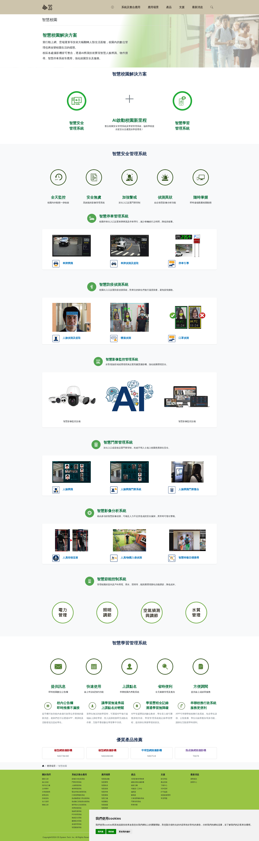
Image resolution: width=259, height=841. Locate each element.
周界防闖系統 (76, 808)
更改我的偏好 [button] (124, 831)
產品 (169, 7)
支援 (182, 7)
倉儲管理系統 (76, 824)
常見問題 (164, 798)
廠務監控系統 (76, 821)
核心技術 (45, 782)
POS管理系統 (77, 814)
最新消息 (197, 7)
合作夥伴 (45, 789)
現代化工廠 (46, 785)
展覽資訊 (193, 779)
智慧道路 (104, 789)
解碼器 (133, 795)
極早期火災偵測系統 (79, 805)
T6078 (196, 756)
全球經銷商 (46, 792)
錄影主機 (134, 785)
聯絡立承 (45, 805)
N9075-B (151, 756)
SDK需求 (164, 789)
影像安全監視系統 (78, 779)
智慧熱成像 (105, 779)
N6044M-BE (107, 756)
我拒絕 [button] (111, 831)
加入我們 (45, 801)
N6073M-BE (63, 756)
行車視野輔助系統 (78, 795)
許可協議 (164, 792)
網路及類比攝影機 (137, 782)
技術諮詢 (45, 798)
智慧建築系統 (76, 827)
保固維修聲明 (166, 795)
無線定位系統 (76, 818)
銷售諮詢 (45, 795)
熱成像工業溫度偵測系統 (81, 801)
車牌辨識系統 (76, 789)
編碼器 (133, 792)
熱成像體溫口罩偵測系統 (81, 798)
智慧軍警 (104, 782)
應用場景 (153, 7)
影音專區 (164, 779)
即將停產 (134, 805)
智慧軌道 (104, 785)
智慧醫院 (104, 801)
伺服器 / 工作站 (136, 789)
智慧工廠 (104, 798)
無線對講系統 (76, 811)
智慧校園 (104, 805)
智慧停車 (104, 792)
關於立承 (45, 779)
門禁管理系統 (76, 782)
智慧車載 (104, 795)
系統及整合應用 (130, 7)
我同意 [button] (100, 831)
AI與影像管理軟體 (137, 779)
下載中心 (164, 785)
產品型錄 (164, 782)
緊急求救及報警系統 (79, 792)
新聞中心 (193, 782)
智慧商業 (104, 808)
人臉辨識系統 (76, 785)
